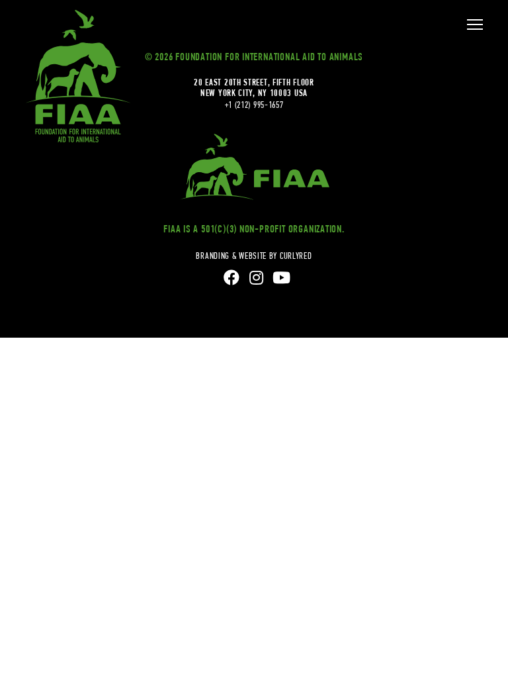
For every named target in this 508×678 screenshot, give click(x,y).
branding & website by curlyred (254, 255)
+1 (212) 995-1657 (254, 104)
